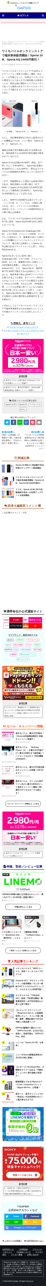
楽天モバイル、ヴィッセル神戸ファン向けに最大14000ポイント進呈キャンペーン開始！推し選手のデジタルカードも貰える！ (29, 787)
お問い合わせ (33, 1255)
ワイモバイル (34, 404)
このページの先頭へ (13, 1241)
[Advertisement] (23, 32)
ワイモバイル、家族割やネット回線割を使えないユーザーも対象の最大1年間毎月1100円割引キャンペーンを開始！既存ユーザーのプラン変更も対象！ (23, 711)
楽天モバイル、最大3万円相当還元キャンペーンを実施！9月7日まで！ (30, 770)
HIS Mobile (26, 650)
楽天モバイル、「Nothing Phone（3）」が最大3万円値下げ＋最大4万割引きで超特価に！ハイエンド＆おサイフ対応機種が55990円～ (30, 753)
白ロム (10, 42)
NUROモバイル (11, 650)
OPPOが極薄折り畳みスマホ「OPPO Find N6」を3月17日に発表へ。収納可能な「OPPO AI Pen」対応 (30, 1032)
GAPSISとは (8, 1249)
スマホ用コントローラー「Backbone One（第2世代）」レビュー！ (11, 936)
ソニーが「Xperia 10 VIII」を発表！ (29, 1043)
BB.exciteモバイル (27, 654)
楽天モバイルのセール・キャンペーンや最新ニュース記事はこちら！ (22, 854)
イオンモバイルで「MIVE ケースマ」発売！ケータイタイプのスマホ (29, 971)
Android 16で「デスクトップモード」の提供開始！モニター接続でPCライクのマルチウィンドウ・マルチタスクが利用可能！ (30, 985)
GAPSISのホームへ (35, 1241)
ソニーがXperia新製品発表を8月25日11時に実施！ (29, 1056)
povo (8, 645)
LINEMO (20, 640)
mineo (37, 645)
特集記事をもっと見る (23, 907)
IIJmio (28, 645)
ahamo (10, 640)
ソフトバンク (16, 626)
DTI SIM (37, 650)
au (35, 626)
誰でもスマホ (22, 659)
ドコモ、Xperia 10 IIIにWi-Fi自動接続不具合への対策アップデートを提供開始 (29, 492)
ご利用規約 (23, 1249)
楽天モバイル (35, 620)
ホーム (4, 42)
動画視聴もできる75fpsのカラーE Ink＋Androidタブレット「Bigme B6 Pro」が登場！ (29, 1085)
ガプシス (24, 15)
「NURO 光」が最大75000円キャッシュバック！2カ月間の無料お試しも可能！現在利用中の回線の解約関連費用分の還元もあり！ (23, 1191)
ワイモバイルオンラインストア (23, 327)
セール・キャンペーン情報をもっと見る (23, 804)
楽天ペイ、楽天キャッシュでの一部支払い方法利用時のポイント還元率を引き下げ (29, 1097)
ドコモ (16, 620)
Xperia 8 (22, 404)
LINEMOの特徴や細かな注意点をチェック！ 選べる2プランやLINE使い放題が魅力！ (22, 895)
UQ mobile (18, 645)
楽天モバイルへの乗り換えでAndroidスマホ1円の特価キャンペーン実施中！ (22, 381)
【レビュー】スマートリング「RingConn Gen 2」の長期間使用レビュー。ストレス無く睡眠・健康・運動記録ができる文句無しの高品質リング (29, 1016)
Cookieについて (24, 1252)
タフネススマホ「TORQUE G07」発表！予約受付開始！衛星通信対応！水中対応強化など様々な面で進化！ (29, 999)
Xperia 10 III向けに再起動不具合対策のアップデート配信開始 (30, 466)
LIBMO (13, 654)
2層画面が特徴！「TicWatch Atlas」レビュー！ (34, 935)
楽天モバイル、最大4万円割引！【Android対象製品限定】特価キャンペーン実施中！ (22, 388)
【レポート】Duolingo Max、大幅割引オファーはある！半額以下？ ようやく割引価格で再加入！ (30, 1071)
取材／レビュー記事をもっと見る (23, 950)
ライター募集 (17, 1255)
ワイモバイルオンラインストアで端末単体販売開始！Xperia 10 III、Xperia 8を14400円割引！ (30, 480)
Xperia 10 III (10, 404)
